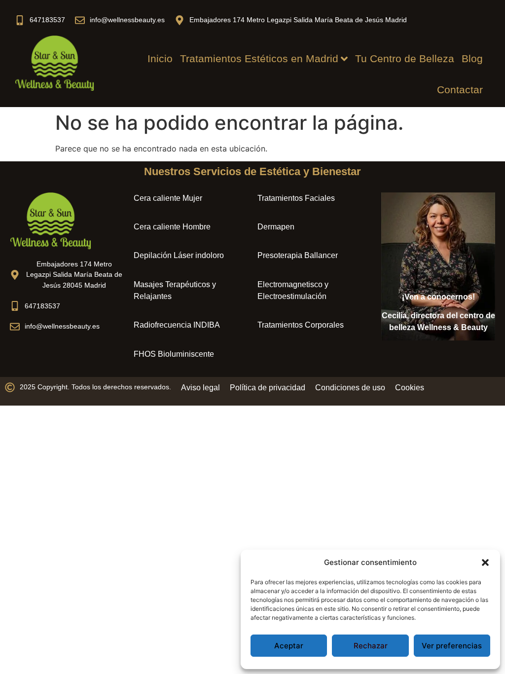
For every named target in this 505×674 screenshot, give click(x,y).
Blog (472, 58)
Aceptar (288, 645)
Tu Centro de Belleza (404, 58)
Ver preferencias (452, 645)
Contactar (460, 89)
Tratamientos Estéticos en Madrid (259, 58)
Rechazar (371, 645)
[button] (485, 562)
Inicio (160, 58)
